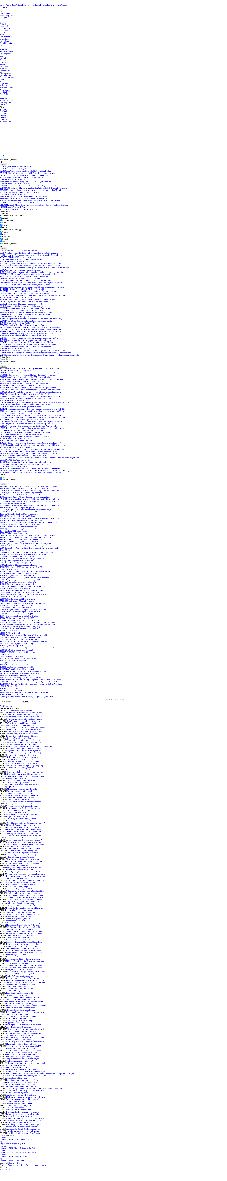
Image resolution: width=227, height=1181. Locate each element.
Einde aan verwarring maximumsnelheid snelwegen (25, 1097)
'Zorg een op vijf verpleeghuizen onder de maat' (24, 902)
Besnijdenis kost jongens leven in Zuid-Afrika (23, 827)
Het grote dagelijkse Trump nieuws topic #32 (20, 580)
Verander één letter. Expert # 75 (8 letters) (18, 614)
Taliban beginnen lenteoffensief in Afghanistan (23, 1050)
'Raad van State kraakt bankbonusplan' (20, 912)
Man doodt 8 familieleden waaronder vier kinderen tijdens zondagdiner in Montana (34, 205)
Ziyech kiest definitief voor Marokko (20, 725)
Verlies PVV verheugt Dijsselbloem (19, 976)
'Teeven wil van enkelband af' (17, 987)
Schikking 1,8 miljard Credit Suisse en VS (21, 991)
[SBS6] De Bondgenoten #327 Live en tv (19, 542)
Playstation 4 (5, 84)
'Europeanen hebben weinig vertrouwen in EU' (23, 1046)
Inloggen (3, 7)
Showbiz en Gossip (7, 37)
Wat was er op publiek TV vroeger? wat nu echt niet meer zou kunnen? (29, 486)
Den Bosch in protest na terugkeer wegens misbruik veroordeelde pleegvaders (32, 428)
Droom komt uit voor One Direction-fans (21, 885)
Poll (3, 241)
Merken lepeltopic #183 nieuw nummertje (19, 514)
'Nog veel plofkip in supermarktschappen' (21, 889)
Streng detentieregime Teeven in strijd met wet (23, 868)
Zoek (14, 5)
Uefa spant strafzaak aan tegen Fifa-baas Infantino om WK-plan (26, 342)
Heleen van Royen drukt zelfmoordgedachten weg (25, 1012)
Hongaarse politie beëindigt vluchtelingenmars (23, 751)
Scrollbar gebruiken (9, 160)
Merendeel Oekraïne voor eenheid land (20, 1055)
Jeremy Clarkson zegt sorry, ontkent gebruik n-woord (26, 1076)
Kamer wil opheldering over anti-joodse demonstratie (27, 772)
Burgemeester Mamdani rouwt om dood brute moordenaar (24, 175)
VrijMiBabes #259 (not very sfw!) (16, 460)
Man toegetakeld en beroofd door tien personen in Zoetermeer (26, 464)
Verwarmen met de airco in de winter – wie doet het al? (23, 603)
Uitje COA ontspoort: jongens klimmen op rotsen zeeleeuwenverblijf (28, 451)
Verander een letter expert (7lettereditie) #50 (20, 612)
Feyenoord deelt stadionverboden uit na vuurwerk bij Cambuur (26, 280)
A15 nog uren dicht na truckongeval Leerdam (23, 959)
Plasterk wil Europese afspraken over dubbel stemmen (26, 1006)
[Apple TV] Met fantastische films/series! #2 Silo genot (24, 641)
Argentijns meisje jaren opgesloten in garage (22, 1131)
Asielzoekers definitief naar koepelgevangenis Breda (25, 838)
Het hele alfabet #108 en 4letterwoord (17, 597)
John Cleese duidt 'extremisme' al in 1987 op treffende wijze (25, 171)
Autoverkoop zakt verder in (16, 1078)
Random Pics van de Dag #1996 (15, 184)
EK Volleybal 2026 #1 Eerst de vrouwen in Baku (21, 495)
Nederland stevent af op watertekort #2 (18, 582)
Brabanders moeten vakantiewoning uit (20, 1004)
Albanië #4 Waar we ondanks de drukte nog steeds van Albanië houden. (30, 548)
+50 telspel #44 (9, 686)
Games (2, 79)
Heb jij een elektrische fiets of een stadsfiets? (19, 629)
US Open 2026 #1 (10, 633)
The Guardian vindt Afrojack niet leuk (20, 1010)
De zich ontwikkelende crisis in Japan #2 (18, 556)
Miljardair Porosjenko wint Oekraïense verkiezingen (25, 961)
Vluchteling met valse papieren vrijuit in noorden (24, 899)
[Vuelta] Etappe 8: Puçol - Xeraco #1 (16, 561)
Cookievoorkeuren (39, 1165)
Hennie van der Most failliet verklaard (17, 601)
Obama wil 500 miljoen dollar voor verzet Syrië (24, 836)
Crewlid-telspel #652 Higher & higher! (18, 599)
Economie (4, 30)
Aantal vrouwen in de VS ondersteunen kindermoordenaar (25, 571)
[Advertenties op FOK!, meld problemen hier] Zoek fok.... (25, 578)
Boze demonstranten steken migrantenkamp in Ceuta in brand (26, 308)
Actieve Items (21, 5)
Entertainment (5, 41)
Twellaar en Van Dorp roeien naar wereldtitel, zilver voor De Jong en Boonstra (32, 255)
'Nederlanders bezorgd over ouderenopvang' (22, 757)
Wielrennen (4, 67)
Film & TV (4, 94)
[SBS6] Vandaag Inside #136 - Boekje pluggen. (21, 520)
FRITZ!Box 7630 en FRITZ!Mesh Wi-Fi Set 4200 (22, 289)
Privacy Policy (25, 1165)
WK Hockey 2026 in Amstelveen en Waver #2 (21, 567)
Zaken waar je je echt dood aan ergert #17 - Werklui (23, 644)
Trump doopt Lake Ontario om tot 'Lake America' (21, 177)
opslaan (3, 164)
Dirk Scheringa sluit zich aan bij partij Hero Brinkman (26, 727)
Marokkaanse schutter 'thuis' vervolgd (20, 1035)
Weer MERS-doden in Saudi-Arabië (18, 1027)
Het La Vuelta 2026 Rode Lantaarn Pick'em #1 (20, 512)
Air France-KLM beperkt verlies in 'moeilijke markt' (24, 776)
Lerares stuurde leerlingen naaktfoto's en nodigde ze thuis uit (25, 182)
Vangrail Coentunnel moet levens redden (21, 780)
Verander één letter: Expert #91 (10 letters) (19, 620)
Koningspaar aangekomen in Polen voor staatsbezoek (26, 876)
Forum (2, 5)
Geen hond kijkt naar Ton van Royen (20, 1021)
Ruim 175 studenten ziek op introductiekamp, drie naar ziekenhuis (27, 622)
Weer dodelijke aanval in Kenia (17, 865)
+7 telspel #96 (9, 688)
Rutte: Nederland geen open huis (18, 1018)
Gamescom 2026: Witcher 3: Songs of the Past (20, 278)
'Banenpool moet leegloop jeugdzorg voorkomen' (23, 948)
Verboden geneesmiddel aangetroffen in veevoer (24, 831)
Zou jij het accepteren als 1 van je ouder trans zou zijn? (23, 671)
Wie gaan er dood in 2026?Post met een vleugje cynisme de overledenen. (30, 491)
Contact (3, 115)
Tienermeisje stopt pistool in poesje (19, 1103)
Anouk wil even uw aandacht (17, 995)
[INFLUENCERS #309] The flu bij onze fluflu (21, 493)
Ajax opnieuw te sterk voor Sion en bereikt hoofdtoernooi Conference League (31, 319)
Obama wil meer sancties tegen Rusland (21, 800)
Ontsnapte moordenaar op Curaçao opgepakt (22, 863)
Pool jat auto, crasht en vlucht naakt (19, 993)
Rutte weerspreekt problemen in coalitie (21, 1008)
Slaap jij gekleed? (9, 569)
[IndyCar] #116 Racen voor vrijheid (16, 667)
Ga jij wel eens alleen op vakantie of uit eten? (20, 525)
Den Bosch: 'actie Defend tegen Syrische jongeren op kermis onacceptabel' (31, 329)
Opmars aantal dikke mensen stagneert (20, 882)
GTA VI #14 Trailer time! (13, 631)
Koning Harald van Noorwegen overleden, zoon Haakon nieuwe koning (29, 274)
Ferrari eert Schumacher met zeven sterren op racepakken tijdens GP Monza (31, 283)
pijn (4, 663)
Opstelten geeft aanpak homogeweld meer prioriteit (25, 1042)
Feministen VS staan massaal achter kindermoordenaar (23, 199)
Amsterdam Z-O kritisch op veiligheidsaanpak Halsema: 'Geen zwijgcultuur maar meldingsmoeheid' (40, 355)
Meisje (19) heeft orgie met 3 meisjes (20, 878)
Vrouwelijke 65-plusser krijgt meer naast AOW (22, 872)
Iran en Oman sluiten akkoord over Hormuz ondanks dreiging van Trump (30, 473)
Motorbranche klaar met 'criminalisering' (21, 1086)
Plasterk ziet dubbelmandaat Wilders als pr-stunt (24, 933)
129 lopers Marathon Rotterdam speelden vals (23, 1129)
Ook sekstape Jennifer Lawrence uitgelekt (21, 763)
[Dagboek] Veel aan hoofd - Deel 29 (17, 576)
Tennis (2, 64)
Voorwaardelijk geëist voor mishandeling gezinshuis (24, 855)
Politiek (3, 33)
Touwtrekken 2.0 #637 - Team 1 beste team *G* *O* (23, 595)
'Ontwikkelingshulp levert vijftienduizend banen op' (25, 823)
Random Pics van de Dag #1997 (15, 179)
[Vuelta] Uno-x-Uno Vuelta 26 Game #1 (18, 516)
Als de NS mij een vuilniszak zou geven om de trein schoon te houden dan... (34, 1089)
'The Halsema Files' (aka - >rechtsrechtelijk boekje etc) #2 (24, 586)
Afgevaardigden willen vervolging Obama (22, 795)
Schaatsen (3, 69)
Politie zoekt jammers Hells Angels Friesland (22, 1082)
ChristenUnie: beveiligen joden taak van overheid (24, 967)
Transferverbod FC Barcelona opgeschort (21, 1095)
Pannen (6, 550)
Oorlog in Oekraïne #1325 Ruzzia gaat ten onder (22, 559)
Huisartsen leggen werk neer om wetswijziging (23, 950)
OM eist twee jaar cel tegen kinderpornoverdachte (24, 842)
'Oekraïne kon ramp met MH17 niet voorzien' (23, 721)
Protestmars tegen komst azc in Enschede (22, 734)
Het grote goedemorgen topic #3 (15, 588)
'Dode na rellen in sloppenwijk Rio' (18, 1106)
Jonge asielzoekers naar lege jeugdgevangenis (23, 1059)
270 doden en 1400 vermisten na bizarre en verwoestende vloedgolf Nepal (30, 190)
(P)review (6, 237)
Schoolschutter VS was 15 (16, 921)
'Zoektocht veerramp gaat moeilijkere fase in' (22, 1099)
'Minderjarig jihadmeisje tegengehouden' (21, 819)
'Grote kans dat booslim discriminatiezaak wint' (24, 712)
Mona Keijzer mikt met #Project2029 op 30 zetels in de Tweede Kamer (29, 501)
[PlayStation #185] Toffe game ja (15, 607)
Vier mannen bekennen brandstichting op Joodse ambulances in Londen (30, 266)
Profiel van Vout (6, 706)
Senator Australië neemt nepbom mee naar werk (24, 965)
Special (5, 239)
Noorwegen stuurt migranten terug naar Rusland (24, 719)
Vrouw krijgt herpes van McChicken (19, 963)
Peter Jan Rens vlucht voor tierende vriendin (22, 1114)
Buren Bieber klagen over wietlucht (19, 870)
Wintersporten (5, 71)
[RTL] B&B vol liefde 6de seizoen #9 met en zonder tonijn (25, 510)
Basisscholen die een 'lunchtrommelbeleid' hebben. (22, 590)
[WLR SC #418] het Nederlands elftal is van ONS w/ (23, 554)
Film (1, 47)
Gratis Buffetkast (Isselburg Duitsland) (17, 563)
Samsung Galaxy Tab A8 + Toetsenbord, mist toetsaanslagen (25, 497)
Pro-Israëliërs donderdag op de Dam (19, 821)
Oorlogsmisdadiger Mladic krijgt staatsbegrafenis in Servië (25, 285)
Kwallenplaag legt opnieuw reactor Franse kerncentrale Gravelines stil (29, 344)
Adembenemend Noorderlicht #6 (15, 675)
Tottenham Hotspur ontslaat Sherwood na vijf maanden (25, 1038)
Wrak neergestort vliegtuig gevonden (19, 791)
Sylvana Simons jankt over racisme (20, 759)
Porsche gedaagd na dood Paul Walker (20, 1048)
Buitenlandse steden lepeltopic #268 (17, 618)
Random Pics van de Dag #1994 (15, 207)
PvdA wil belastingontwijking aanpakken (21, 1069)
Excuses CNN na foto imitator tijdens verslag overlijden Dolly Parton (28, 314)
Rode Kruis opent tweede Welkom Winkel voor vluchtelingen (29, 746)
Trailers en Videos (6, 100)
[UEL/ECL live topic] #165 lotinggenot (18, 652)
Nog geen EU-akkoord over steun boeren (21, 755)
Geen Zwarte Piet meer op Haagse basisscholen (25, 732)
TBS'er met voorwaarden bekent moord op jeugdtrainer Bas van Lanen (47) (31, 272)
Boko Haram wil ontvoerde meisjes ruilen (21, 1052)
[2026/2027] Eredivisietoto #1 (14, 661)
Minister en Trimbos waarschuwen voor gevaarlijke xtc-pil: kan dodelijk (30, 682)
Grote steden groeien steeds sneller (19, 1116)
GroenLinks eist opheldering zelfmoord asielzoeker (25, 1091)
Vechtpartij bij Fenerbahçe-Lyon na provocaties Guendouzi (24, 325)
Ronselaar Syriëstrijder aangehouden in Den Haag (25, 861)
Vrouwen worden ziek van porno (18, 1110)
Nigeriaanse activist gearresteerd (18, 1065)
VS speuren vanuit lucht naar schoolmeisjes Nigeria (25, 1029)
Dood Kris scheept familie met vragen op (21, 851)
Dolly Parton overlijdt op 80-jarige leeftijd (18, 209)
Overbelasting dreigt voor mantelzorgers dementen (25, 880)
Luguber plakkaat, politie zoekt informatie (18, 565)
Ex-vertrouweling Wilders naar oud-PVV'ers (22, 1080)
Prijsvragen (4, 113)
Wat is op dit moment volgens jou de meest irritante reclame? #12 (28, 648)
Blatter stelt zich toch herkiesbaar (18, 916)
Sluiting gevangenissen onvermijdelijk (20, 710)
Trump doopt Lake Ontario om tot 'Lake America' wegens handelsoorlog (30, 327)
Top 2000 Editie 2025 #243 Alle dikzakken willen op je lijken (26, 552)
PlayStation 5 (5, 92)
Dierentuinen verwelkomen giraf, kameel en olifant (24, 1001)
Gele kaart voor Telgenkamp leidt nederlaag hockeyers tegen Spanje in (29, 253)
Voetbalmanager (6, 75)
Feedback (3, 120)
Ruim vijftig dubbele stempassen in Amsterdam (23, 1025)
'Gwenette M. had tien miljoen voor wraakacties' (24, 931)
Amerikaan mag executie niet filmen (19, 989)
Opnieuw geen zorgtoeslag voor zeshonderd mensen (25, 874)
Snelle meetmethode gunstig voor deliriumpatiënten (24, 1033)
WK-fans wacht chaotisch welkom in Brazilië (23, 927)
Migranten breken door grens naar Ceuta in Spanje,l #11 (24, 488)
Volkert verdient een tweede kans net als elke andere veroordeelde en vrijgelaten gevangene (40, 1074)
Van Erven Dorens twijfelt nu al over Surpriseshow (25, 940)
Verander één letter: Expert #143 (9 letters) (19, 616)
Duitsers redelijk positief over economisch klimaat (24, 957)
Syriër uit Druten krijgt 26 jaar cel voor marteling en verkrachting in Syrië (30, 392)
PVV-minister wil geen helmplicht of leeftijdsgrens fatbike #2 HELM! (29, 518)
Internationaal (5, 28)
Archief (64, 5)
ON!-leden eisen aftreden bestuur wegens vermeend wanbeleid (26, 312)
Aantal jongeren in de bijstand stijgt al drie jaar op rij (22, 546)
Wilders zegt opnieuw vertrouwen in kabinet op (24, 717)
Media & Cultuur (6, 52)
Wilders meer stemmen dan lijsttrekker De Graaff (24, 953)
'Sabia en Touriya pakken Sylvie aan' (20, 1101)
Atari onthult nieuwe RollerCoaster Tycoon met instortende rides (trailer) (30, 201)
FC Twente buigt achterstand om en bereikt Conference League (26, 321)
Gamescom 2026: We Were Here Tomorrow (19, 251)
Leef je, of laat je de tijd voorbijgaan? (17, 669)
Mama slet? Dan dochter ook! (17, 1067)
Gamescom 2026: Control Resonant (16, 297)
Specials (58, 5)
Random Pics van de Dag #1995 (15, 194)
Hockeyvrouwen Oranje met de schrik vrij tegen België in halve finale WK (30, 331)
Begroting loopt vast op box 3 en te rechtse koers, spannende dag (28, 624)
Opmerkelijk (4, 39)
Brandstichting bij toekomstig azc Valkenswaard (21, 192)
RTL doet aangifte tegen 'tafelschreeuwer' (21, 1031)
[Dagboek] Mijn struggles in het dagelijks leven (20, 529)
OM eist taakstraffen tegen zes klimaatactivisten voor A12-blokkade (28, 426)
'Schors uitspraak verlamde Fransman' (20, 857)
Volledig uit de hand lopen (13, 533)
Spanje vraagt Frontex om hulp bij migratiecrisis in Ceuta (24, 276)
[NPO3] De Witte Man (11, 656)
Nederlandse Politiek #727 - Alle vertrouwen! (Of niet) (24, 539)
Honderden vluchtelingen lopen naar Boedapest (24, 749)
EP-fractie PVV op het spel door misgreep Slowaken (26, 972)
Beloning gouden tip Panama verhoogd (20, 1040)
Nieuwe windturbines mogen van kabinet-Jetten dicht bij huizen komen (29, 499)
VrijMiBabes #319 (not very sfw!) (15, 167)
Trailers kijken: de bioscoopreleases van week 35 (21, 259)
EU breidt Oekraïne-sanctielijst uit (18, 778)
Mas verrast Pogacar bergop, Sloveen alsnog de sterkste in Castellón (28, 334)
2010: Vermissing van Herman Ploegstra (18, 658)
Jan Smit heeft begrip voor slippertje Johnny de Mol (25, 982)
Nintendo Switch (6, 88)
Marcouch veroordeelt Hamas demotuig (22, 789)
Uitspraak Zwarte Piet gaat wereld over (21, 825)
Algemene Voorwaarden (9, 1165)
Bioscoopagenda (6, 54)
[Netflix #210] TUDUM (12, 646)
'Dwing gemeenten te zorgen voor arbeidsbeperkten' (24, 891)
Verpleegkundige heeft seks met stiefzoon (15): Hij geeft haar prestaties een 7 (31, 186)
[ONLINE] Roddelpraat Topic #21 (16, 650)
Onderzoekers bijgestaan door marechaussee (22, 785)
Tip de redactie (5, 122)
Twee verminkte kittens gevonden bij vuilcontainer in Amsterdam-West (29, 338)
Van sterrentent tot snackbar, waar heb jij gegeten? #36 (23, 635)
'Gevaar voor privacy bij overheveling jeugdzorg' (23, 840)
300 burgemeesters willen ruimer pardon (21, 1016)
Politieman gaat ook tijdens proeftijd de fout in (23, 1057)
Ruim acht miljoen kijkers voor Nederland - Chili (24, 895)
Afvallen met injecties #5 (12, 503)
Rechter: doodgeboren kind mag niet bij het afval (24, 908)
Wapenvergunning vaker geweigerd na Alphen (23, 1125)
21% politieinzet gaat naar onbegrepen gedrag (20, 627)
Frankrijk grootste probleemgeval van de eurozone (22, 310)
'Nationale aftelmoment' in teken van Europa (22, 715)
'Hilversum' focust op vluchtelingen (19, 738)
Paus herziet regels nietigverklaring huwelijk (23, 740)
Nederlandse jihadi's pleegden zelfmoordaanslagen (25, 1118)
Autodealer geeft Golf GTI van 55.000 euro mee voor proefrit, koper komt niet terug (34, 471)
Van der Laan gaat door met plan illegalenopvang (24, 766)
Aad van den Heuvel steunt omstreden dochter (23, 802)
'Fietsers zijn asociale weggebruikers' (21, 768)
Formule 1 (4, 60)
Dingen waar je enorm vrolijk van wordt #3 (19, 673)
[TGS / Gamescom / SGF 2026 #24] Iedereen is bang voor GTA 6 (28, 522)
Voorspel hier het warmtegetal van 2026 (18, 573)
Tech (2, 35)
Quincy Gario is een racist (16, 812)
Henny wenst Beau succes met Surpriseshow (23, 944)
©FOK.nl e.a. (5, 1169)
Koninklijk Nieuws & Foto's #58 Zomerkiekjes (20, 637)
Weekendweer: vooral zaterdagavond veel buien (20, 270)
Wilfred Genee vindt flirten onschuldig (20, 984)
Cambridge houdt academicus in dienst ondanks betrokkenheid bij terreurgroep (32, 445)
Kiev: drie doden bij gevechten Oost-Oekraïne (23, 1133)
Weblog (8, 5)
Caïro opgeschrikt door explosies (17, 846)
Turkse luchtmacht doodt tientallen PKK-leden (23, 742)
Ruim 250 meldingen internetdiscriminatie (21, 1084)
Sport (2, 56)
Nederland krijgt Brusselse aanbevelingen (21, 946)
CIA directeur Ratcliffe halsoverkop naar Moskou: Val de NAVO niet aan (31, 684)
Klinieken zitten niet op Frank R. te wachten (22, 978)
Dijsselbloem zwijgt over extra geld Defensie (22, 997)
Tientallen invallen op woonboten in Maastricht (22, 893)
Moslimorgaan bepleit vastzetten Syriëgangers (23, 925)
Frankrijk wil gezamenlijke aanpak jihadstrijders (24, 942)
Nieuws (30, 5)
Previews (50, 5)
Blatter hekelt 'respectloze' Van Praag (20, 904)
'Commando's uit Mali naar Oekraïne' (20, 797)
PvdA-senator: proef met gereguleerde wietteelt (23, 829)
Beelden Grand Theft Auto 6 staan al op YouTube (21, 304)
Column (5, 234)
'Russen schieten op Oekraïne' (17, 783)
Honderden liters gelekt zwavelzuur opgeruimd (23, 1120)
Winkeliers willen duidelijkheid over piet (22, 723)
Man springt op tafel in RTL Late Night (20, 1044)
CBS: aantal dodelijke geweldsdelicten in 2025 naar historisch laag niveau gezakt (33, 188)
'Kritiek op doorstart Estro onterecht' (18, 804)
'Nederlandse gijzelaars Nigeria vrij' (19, 1061)
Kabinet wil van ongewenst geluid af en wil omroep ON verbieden (28, 173)
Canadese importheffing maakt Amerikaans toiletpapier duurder (26, 340)
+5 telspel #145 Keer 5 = (13, 690)
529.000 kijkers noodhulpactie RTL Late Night (24, 753)
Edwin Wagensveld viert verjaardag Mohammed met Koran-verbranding (30, 680)
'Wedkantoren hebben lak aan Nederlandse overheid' (25, 897)
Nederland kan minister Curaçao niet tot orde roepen (25, 1072)
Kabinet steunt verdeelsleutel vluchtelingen (22, 736)
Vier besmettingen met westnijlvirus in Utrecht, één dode (24, 336)
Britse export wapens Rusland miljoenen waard (23, 808)
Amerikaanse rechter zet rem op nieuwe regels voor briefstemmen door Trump (32, 287)
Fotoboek (3, 111)
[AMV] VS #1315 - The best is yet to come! (19, 593)
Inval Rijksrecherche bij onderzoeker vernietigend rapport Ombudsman (29, 505)
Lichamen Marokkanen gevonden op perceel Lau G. (26, 1063)
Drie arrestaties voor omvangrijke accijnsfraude (22, 774)
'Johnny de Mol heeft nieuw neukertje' (20, 906)
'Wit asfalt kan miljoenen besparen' (19, 810)
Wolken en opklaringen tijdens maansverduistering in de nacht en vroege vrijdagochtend (35, 353)
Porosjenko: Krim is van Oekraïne (19, 970)
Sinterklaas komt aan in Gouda (17, 1014)
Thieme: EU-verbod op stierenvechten (20, 999)
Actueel (3, 24)
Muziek (3, 45)
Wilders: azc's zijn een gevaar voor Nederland (24, 729)
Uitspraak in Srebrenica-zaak (17, 817)
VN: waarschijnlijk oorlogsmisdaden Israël (22, 806)
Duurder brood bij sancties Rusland (19, 770)
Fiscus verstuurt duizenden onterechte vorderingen (25, 980)
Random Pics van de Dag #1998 (14, 169)
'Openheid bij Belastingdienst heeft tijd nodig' (23, 848)
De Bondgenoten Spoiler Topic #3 (16, 605)
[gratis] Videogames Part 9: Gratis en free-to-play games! (24, 692)
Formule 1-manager (7, 77)
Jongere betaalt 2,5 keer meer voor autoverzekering (25, 844)
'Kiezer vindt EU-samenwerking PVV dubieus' (23, 974)
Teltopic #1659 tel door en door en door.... (19, 527)
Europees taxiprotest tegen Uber (18, 919)
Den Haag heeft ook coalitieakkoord (18, 910)
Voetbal (3, 58)
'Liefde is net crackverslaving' (17, 1108)
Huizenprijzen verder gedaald (17, 1093)
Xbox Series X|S (6, 90)
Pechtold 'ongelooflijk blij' (16, 955)
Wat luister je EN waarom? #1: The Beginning (20, 665)
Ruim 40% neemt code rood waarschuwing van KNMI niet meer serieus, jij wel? (33, 295)
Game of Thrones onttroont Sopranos (20, 936)
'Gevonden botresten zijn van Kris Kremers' (22, 853)
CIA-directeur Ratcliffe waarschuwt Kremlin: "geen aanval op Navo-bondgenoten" (34, 351)
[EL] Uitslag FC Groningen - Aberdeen (21, 787)
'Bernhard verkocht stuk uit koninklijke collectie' (24, 914)
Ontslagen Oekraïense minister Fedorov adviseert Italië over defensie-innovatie (32, 263)
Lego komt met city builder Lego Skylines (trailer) (21, 203)
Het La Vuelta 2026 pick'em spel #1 (17, 508)
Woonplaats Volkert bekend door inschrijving (23, 923)
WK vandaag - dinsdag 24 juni (17, 887)
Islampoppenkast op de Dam (18, 938)
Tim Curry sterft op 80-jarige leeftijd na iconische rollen (24, 196)
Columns (36, 5)
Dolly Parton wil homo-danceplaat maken (21, 814)
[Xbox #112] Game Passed (13, 531)
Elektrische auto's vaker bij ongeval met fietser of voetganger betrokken (29, 291)
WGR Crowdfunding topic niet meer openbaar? (20, 678)
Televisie (3, 50)
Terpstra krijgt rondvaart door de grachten (21, 1127)
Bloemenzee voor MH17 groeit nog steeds (22, 793)
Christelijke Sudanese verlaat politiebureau (22, 834)
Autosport (3, 62)
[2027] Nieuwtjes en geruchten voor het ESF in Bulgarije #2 (26, 544)
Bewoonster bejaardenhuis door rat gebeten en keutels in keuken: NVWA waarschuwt (34, 268)
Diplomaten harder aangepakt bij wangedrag (22, 1112)
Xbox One (4, 86)
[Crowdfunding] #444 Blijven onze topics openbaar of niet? (26, 537)
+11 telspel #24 (8, 654)
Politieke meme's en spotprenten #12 (17, 584)
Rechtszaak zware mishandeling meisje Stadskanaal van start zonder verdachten (32, 409)
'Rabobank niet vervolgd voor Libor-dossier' (22, 761)
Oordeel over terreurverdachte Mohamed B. (22, 744)
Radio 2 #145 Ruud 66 (11, 695)
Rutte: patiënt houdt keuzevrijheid (18, 1123)
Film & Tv (6, 225)
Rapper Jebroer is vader (15, 1023)
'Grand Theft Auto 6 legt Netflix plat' (17, 323)
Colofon (3, 117)
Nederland (4, 26)
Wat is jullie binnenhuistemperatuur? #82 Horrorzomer (23, 610)
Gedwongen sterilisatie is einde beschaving (23, 859)
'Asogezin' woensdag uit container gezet (21, 929)
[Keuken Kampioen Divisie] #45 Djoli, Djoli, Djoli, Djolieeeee (26, 697)
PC (1, 81)
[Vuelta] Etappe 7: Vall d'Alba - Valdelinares (19, 639)
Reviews (43, 5)
